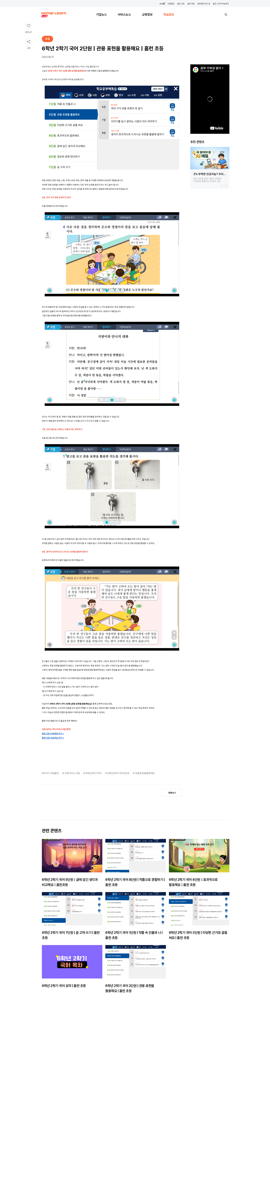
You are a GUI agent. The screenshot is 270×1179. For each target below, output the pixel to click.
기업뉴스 (101, 14)
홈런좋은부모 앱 (204, 4)
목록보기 (172, 793)
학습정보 (168, 14)
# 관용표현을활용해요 (144, 773)
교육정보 (147, 14)
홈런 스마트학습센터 (221, 4)
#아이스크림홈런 (50, 773)
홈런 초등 (181, 4)
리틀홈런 (171, 4)
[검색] (226, 14)
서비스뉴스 (124, 14)
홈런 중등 (191, 4)
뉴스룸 (162, 4)
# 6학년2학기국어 (92, 773)
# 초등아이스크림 (71, 773)
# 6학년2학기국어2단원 (117, 773)
